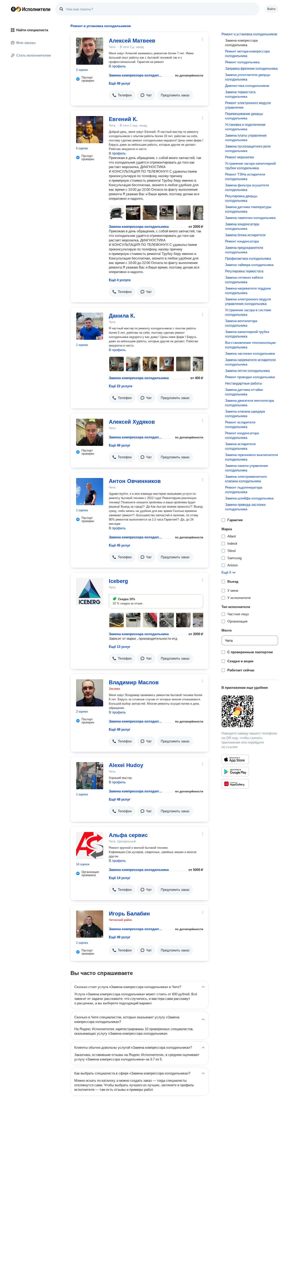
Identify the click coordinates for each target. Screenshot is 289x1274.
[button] (122, 95)
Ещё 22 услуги (120, 386)
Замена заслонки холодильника (250, 353)
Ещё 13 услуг (119, 647)
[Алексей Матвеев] (89, 51)
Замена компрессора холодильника (135, 75)
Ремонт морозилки (239, 157)
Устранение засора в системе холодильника (248, 312)
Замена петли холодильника (247, 371)
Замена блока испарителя (245, 235)
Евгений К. (123, 119)
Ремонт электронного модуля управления (248, 105)
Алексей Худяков (132, 422)
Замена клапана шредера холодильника (245, 413)
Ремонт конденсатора (242, 241)
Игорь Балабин (129, 913)
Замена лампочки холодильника (250, 218)
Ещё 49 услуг (119, 83)
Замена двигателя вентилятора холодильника (249, 403)
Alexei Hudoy (126, 765)
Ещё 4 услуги (120, 280)
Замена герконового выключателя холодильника (251, 457)
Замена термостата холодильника (240, 94)
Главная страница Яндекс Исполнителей (31, 9)
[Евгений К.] (89, 129)
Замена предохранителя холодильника (244, 250)
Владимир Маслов (134, 682)
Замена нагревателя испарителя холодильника (250, 362)
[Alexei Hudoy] (89, 775)
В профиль (117, 66)
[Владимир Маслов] (89, 692)
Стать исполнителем (33, 55)
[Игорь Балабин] (89, 924)
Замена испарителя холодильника (240, 446)
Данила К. (122, 316)
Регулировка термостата (244, 271)
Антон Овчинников (135, 481)
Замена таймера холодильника (249, 265)
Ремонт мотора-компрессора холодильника (247, 53)
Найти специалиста (32, 30)
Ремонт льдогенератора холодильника (243, 489)
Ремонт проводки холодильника (250, 377)
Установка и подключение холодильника (245, 127)
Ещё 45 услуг (119, 545)
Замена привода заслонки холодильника (245, 507)
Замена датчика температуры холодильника (248, 209)
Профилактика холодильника (248, 258)
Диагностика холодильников (247, 86)
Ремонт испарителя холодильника (240, 424)
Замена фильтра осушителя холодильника (247, 187)
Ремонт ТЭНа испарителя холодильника (245, 176)
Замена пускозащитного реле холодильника (248, 148)
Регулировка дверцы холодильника (241, 198)
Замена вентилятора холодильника (241, 323)
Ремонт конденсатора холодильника (242, 435)
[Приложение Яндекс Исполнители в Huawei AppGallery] (235, 784)
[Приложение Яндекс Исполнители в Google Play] (235, 771)
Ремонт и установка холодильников (249, 34)
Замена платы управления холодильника (245, 137)
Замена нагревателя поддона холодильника (248, 290)
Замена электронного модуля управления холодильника (248, 301)
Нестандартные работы (243, 383)
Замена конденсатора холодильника (242, 226)
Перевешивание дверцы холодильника (244, 116)
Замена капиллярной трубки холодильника (247, 334)
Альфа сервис (128, 835)
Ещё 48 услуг (119, 799)
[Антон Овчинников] (89, 491)
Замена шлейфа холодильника (249, 498)
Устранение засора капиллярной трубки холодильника (250, 166)
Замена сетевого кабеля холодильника (244, 280)
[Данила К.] (89, 326)
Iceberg (118, 581)
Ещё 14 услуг (119, 878)
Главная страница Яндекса (13, 9)
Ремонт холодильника (242, 62)
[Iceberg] (89, 591)
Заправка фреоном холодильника (251, 68)
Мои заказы (26, 43)
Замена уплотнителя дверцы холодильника (247, 77)
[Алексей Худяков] (89, 432)
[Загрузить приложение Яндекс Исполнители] (249, 711)
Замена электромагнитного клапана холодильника (246, 479)
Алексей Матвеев (132, 41)
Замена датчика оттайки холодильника (244, 392)
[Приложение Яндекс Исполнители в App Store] (235, 759)
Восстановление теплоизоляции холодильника (250, 345)
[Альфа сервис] (89, 845)
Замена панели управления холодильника (246, 468)
